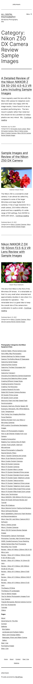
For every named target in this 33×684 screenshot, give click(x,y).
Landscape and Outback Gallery (13, 632)
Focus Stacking (6, 417)
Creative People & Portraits (10, 389)
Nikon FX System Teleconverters (12, 480)
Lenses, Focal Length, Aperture (11, 445)
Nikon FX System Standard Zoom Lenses (15, 475)
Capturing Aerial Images (9, 362)
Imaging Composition (8, 439)
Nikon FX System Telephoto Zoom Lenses (15, 486)
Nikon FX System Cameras (10, 467)
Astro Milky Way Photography (11, 353)
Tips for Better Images (8, 594)
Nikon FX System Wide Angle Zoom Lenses (15, 491)
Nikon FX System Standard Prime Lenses (15, 472)
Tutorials (4, 607)
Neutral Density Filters (8, 453)
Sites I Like (4, 648)
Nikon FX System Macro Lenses (12, 469)
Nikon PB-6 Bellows (8, 505)
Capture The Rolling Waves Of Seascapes (15, 359)
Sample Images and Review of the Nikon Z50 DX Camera (14, 156)
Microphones (5, 447)
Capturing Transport (8, 373)
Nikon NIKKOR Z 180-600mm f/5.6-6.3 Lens (16, 497)
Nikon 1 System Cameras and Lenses (13, 456)
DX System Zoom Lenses (18, 129)
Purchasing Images (7, 646)
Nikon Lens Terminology (9, 494)
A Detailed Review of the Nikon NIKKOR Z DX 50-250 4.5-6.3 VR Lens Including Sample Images (16, 85)
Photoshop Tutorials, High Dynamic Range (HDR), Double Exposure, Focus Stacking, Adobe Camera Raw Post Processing (15, 541)
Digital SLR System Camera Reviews (13, 392)
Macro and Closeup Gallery (11, 635)
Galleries (4, 626)
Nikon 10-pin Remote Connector (12, 458)
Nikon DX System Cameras (10, 464)
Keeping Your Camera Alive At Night (13, 442)
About (3, 618)
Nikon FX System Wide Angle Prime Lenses (15, 489)
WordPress (19, 677)
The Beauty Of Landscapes (10, 591)
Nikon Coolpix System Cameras (12, 461)
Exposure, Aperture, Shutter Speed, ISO (14, 406)
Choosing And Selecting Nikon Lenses (14, 378)
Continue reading (22, 216)
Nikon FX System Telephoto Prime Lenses (15, 483)
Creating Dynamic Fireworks (11, 384)
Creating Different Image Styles (12, 381)
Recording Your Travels (9, 547)
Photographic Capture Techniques (12, 536)
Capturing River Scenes (9, 364)
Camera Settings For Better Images (13, 356)
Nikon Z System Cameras (9, 133)
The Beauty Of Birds (8, 588)
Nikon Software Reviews (9, 511)
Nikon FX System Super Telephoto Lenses (15, 478)
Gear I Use (4, 643)
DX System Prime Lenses (9, 395)
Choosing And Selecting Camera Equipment (16, 376)
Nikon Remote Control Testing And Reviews (16, 508)
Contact (4, 624)
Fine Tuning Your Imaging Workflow (13, 414)
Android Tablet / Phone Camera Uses (13, 351)
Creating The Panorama (9, 387)
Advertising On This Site (9, 621)
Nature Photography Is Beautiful (12, 450)
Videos (3, 610)
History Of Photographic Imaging (12, 431)
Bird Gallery (6, 629)
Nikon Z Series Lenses (21, 131)
